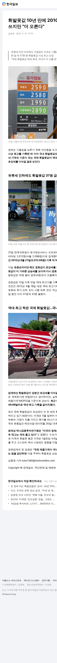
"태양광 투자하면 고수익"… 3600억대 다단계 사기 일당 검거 (33, 503)
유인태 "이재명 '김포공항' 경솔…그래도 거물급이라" (33, 499)
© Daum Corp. (9, 594)
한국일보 (12, 4)
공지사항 (46, 580)
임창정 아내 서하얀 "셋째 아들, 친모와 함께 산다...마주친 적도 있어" (33, 494)
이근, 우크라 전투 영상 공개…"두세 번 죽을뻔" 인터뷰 (33, 490)
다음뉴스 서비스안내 (11, 580)
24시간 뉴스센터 (31, 580)
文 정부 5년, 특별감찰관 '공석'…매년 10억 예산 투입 (33, 486)
